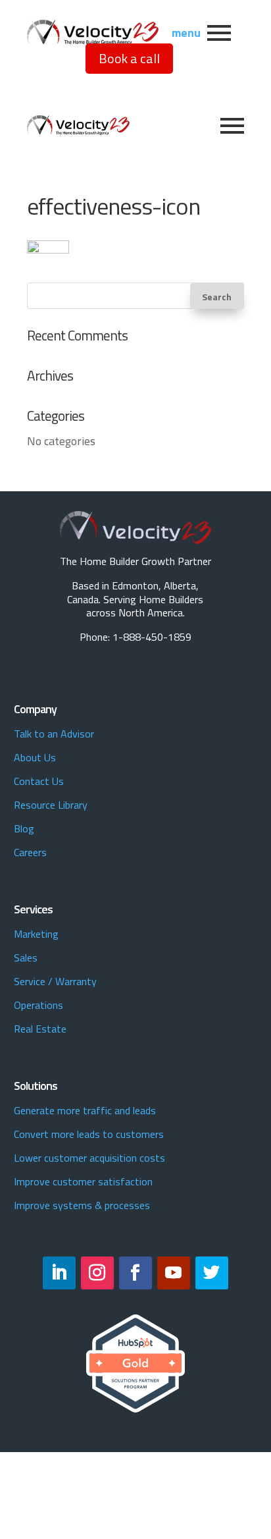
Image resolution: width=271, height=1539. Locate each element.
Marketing (36, 934)
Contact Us (39, 781)
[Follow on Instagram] (97, 1272)
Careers (30, 852)
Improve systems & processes (82, 1205)
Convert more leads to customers (89, 1134)
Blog (24, 828)
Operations (38, 1005)
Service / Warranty (55, 981)
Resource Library (50, 805)
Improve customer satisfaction (83, 1181)
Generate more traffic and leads (85, 1110)
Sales (25, 957)
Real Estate (40, 1029)
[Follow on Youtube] (173, 1272)
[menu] (219, 32)
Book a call (129, 58)
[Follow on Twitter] (211, 1272)
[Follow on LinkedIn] (59, 1272)
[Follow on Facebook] (135, 1272)
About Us (35, 757)
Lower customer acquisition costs (89, 1158)
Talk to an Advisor (54, 734)
